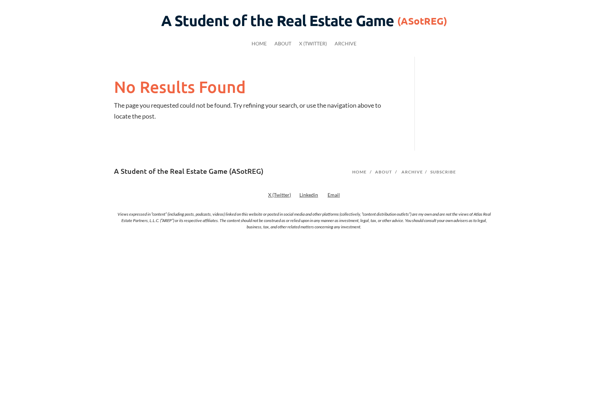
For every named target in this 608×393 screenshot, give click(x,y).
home (359, 172)
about (383, 172)
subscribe (443, 172)
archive (412, 172)
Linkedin (308, 195)
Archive (345, 43)
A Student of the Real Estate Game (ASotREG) (189, 171)
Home (259, 43)
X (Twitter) (313, 43)
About (282, 43)
